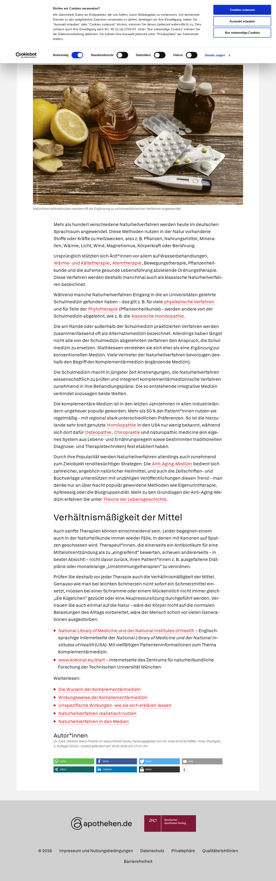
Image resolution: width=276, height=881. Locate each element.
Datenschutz (152, 850)
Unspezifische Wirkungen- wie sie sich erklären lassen (115, 705)
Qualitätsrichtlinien (220, 850)
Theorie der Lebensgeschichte (135, 499)
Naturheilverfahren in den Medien (93, 721)
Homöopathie (121, 425)
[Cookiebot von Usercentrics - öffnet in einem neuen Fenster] (26, 55)
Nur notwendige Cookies (242, 32)
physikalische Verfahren (189, 302)
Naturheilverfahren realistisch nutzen (97, 713)
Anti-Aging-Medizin (172, 464)
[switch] (122, 55)
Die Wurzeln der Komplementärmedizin (99, 689)
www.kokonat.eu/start (81, 660)
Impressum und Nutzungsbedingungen (96, 850)
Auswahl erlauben (242, 21)
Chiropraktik (127, 432)
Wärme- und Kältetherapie (82, 263)
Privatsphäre (183, 850)
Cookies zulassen (242, 10)
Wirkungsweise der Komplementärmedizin (103, 697)
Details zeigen (215, 55)
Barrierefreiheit (138, 861)
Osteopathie (98, 432)
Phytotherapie (103, 309)
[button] (74, 761)
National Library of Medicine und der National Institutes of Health (126, 631)
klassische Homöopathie (158, 316)
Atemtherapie (126, 263)
